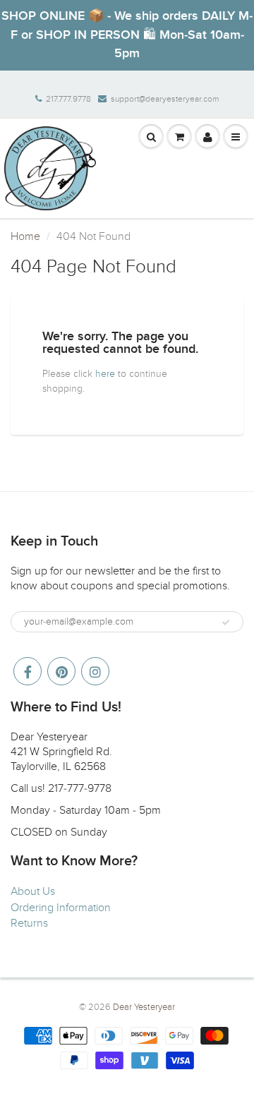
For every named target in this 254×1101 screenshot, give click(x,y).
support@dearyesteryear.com (165, 99)
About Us (33, 891)
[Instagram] (95, 671)
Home (25, 236)
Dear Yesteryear (144, 1007)
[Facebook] (27, 671)
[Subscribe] (226, 622)
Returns (29, 923)
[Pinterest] (61, 671)
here (105, 374)
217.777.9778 (68, 99)
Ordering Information (61, 908)
